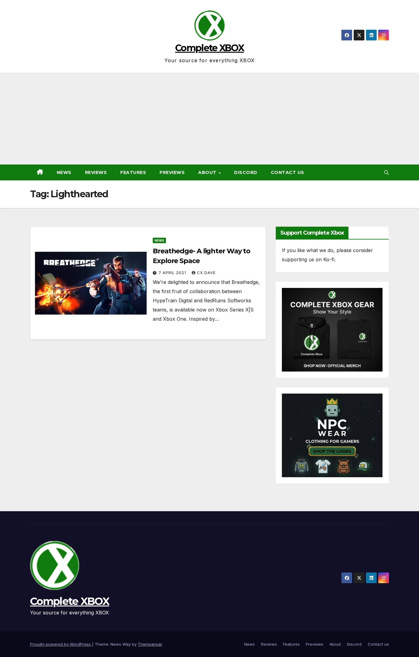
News (64, 172)
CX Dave (206, 272)
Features (133, 172)
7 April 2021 (173, 272)
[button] (386, 172)
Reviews (96, 172)
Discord (245, 172)
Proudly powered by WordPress (61, 644)
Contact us (287, 172)
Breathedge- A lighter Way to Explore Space (201, 256)
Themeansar (150, 644)
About (208, 172)
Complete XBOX (209, 48)
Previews (172, 172)
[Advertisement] (209, 118)
